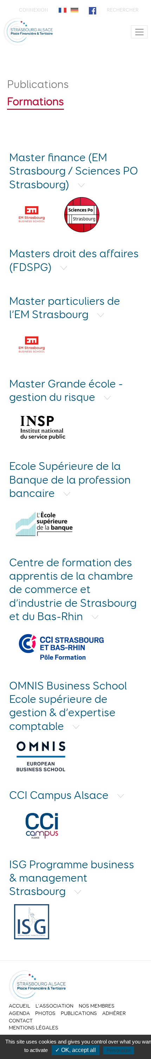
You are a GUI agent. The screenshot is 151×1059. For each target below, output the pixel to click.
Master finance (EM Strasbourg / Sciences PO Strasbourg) (73, 171)
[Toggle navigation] (139, 31)
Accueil (19, 1006)
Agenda (19, 1013)
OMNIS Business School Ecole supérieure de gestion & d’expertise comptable (68, 706)
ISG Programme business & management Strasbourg (71, 878)
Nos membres (96, 1006)
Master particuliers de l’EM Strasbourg (64, 307)
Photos (45, 1013)
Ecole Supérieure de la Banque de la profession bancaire (70, 479)
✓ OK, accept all (75, 1050)
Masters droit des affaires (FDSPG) (74, 260)
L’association (54, 1006)
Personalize (119, 1050)
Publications (38, 84)
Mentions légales (33, 1028)
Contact (21, 1020)
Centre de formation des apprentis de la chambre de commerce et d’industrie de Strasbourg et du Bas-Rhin (73, 589)
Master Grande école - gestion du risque (66, 390)
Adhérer (114, 1013)
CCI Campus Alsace (60, 795)
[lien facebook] (92, 10)
